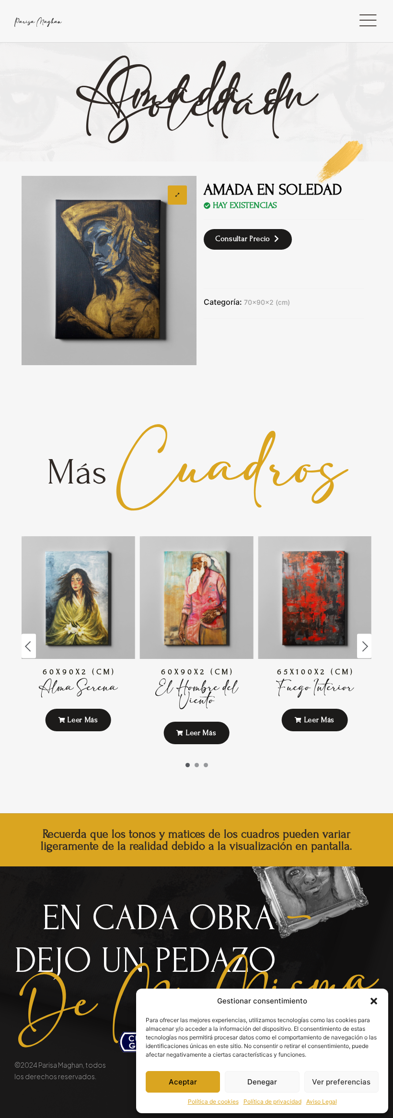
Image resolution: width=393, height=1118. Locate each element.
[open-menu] (368, 21)
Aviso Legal (321, 1101)
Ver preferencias (341, 1081)
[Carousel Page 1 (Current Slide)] (187, 765)
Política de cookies (213, 1101)
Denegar (262, 1081)
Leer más (82, 719)
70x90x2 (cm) (267, 302)
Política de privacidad (272, 1101)
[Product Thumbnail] (177, 195)
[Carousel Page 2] (197, 765)
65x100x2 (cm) (316, 672)
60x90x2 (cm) (79, 672)
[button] (374, 1001)
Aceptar (183, 1081)
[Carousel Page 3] (206, 765)
